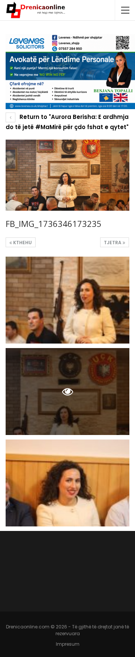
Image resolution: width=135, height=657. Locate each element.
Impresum (68, 644)
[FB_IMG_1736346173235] (67, 300)
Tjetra (113, 242)
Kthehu (22, 242)
